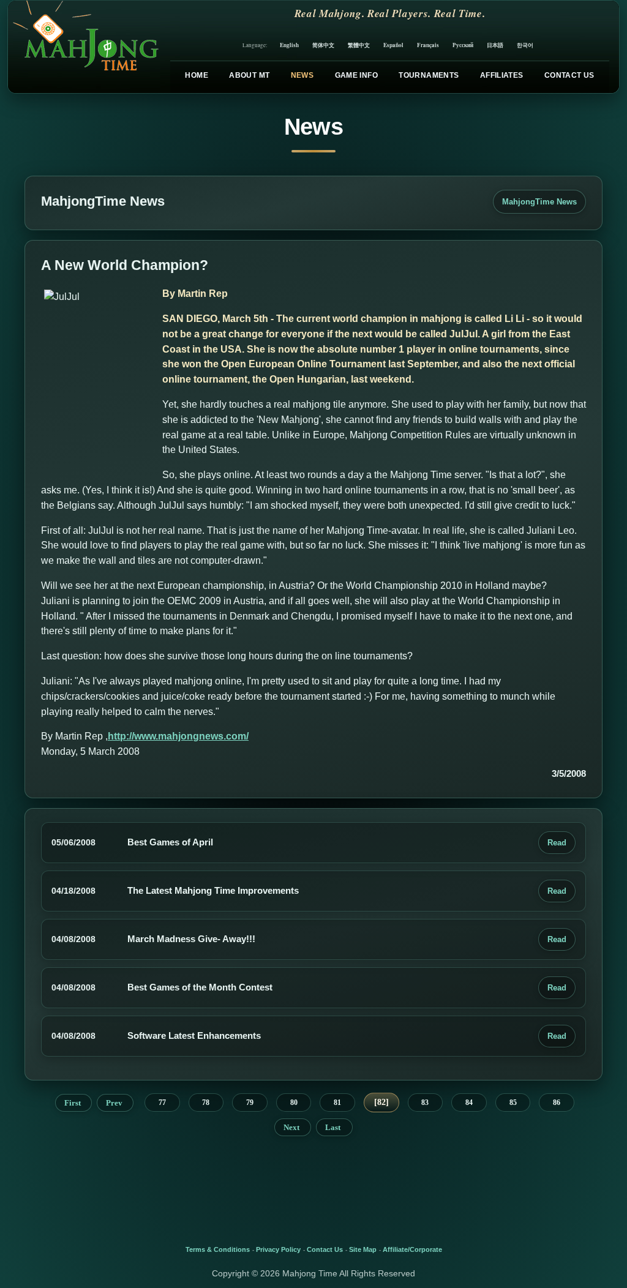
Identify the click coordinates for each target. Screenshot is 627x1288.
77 (162, 1102)
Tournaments (429, 75)
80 (294, 1102)
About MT (249, 75)
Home (196, 75)
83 (425, 1102)
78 (205, 1102)
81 (337, 1102)
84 (469, 1102)
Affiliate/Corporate (412, 1249)
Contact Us (569, 75)
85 (513, 1102)
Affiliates (502, 75)
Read (556, 842)
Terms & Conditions (218, 1249)
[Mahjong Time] (84, 47)
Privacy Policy (278, 1249)
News (302, 75)
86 (556, 1102)
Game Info (356, 75)
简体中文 (323, 45)
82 (381, 1102)
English (289, 45)
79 (249, 1102)
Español (393, 45)
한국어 (525, 45)
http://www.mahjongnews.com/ (178, 736)
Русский (462, 45)
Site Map (363, 1249)
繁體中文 (359, 45)
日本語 (495, 45)
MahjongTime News (539, 201)
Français (428, 45)
